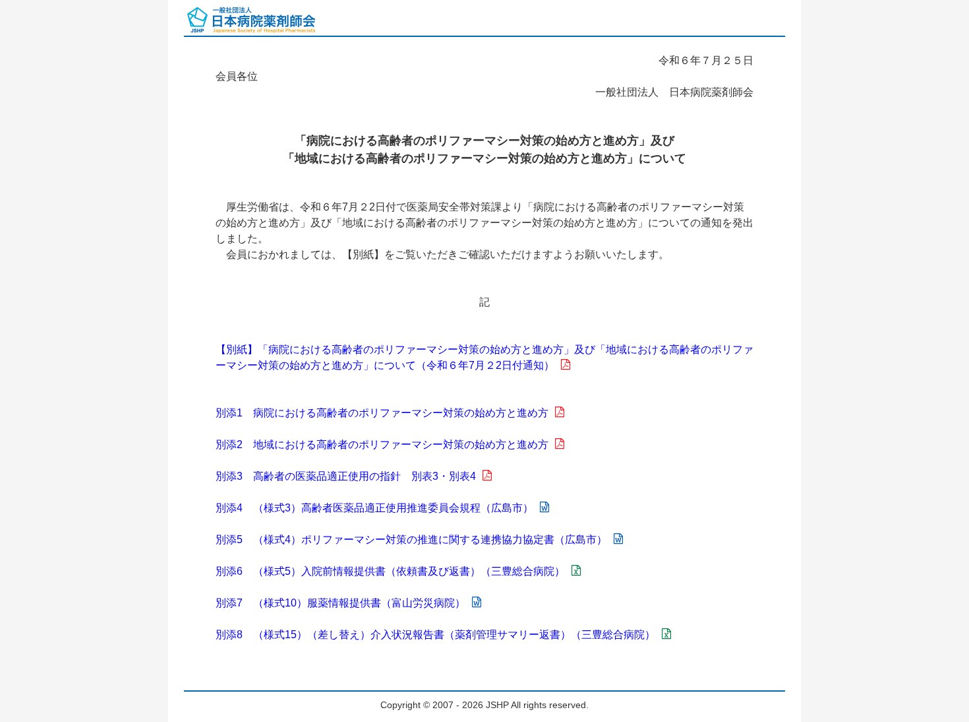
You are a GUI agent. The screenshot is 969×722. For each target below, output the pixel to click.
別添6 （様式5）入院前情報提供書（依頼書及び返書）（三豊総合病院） (390, 571)
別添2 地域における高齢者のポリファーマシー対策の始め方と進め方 (382, 444)
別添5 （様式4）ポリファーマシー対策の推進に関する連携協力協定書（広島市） (411, 539)
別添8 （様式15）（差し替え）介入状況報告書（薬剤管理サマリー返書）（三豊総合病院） (435, 634)
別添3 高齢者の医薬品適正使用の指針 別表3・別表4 (346, 476)
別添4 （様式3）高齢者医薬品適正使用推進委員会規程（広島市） (374, 507)
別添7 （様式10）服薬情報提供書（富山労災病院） (340, 602)
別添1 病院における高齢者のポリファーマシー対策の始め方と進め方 (382, 412)
